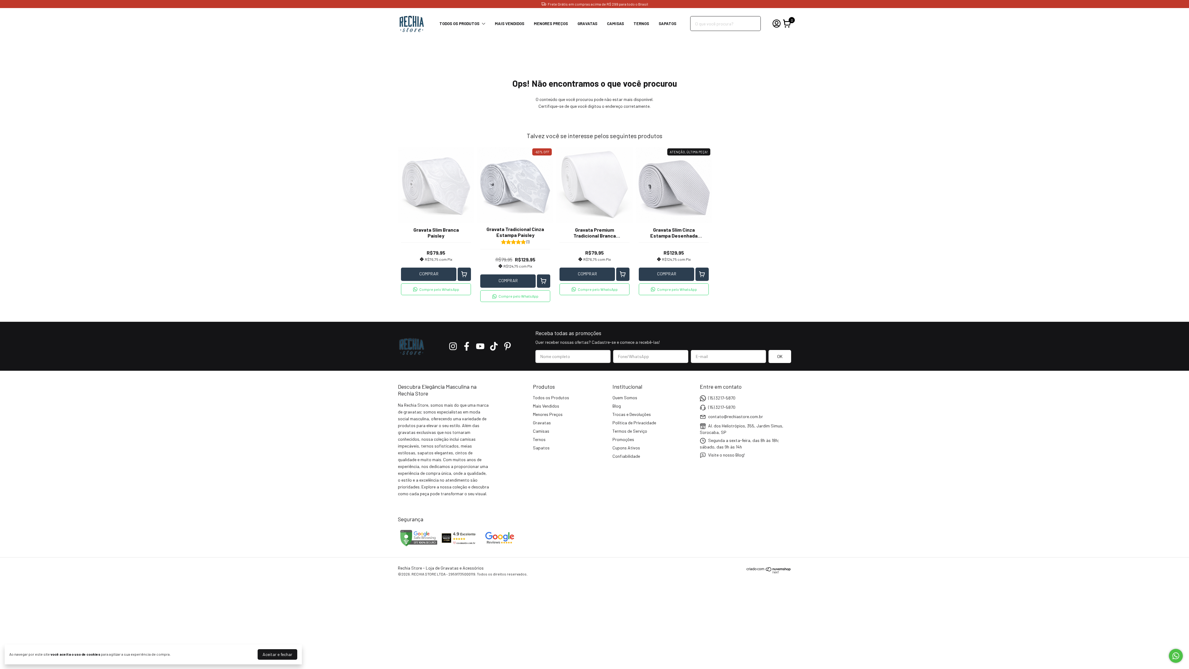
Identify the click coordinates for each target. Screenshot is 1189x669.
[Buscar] (752, 23)
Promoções (623, 439)
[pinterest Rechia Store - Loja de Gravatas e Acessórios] (507, 346)
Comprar (428, 273)
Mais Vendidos (509, 23)
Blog (616, 406)
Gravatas (587, 23)
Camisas (615, 23)
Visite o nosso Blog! (726, 454)
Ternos (641, 23)
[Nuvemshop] (769, 572)
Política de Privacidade (634, 422)
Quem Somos (624, 397)
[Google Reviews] (499, 545)
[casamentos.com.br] (459, 545)
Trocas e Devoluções (631, 414)
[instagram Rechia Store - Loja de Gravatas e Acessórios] (453, 346)
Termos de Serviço (629, 431)
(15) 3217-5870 (721, 397)
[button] (436, 289)
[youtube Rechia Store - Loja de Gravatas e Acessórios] (480, 346)
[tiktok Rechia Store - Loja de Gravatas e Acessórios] (494, 346)
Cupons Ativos (626, 447)
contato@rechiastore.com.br (735, 416)
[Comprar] (464, 274)
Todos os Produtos (459, 23)
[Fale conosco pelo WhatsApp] (1176, 656)
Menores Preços (551, 23)
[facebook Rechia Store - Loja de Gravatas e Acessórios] (466, 346)
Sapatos (667, 23)
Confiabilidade (626, 456)
